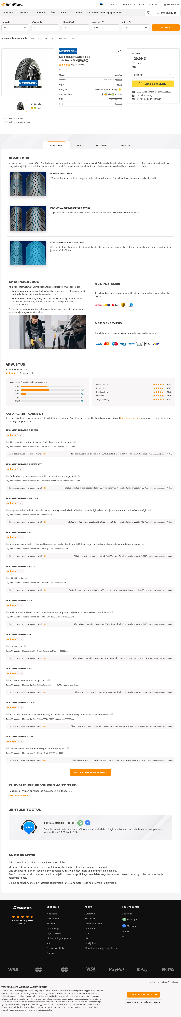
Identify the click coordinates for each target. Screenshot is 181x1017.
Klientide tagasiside (133, 4)
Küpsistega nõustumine (143, 994)
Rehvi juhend (53, 918)
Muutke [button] (119, 80)
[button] (47, 386)
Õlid (53, 12)
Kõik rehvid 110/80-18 (14, 118)
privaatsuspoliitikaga (76, 874)
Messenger (132, 925)
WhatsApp (132, 919)
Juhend (78, 12)
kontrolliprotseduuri (130, 418)
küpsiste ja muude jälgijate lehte (39, 1010)
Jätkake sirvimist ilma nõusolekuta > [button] (164, 982)
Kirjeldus (56, 145)
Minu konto (173, 4)
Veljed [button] (23, 12)
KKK (79, 145)
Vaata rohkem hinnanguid (90, 772)
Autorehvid (89, 913)
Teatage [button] (170, 454)
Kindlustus (52, 913)
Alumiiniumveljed (93, 923)
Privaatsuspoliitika (55, 948)
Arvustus (101, 145)
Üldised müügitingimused (59, 938)
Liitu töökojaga (54, 928)
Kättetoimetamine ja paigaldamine (104, 12)
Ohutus (126, 145)
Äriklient (112, 4)
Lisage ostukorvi (155, 84)
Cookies (50, 952)
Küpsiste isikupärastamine (143, 1002)
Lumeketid (40, 12)
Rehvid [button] (7, 12)
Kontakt (153, 4)
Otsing (165, 27)
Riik (48, 943)
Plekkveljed (89, 918)
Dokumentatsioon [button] (19, 795)
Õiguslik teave (54, 933)
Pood (63, 12)
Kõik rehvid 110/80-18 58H (17, 122)
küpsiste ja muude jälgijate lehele (36, 1004)
